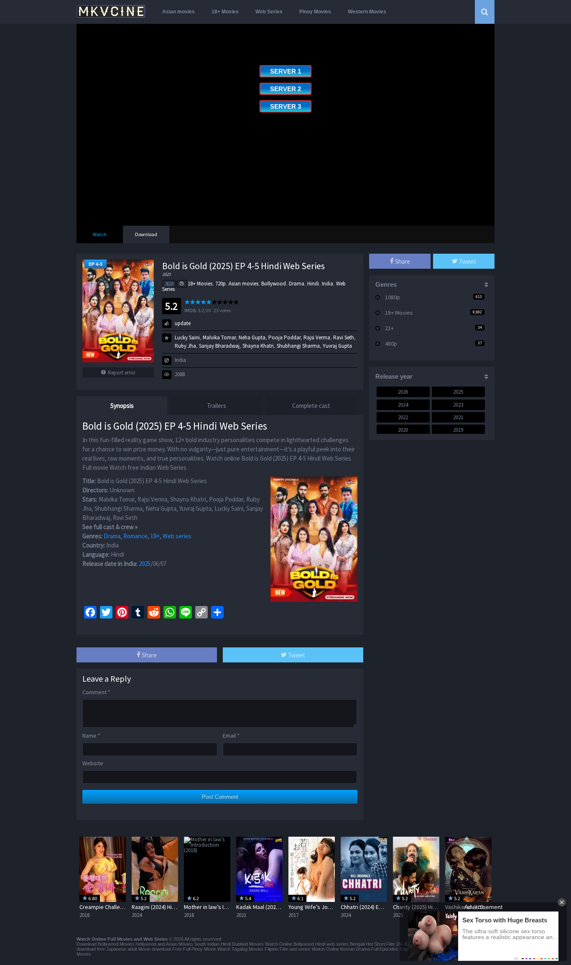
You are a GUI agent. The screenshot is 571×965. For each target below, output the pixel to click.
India (327, 283)
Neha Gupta (252, 337)
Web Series (269, 12)
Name (91, 735)
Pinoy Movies (315, 12)
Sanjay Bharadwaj (219, 345)
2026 (403, 391)
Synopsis (122, 406)
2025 (169, 284)
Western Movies (367, 12)
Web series (177, 536)
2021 (458, 417)
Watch (100, 234)
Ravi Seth (343, 337)
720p (220, 283)
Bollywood (273, 283)
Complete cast (311, 406)
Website (92, 763)
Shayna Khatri (258, 345)
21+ (389, 328)
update (183, 323)
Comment (96, 692)
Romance (135, 536)
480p (391, 343)
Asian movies (178, 12)
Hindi (313, 283)
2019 (458, 429)
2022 (403, 417)
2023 (458, 404)
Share (148, 655)
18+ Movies (225, 12)
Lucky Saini (187, 337)
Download (146, 234)
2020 (403, 429)
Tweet (296, 655)
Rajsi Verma (316, 337)
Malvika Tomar (219, 337)
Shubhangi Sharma (298, 345)
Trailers (216, 406)
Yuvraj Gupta (337, 345)
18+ (155, 536)
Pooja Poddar (284, 337)
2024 (403, 404)
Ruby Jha (185, 345)
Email (231, 735)
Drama (296, 283)
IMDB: (190, 310)
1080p (392, 297)
